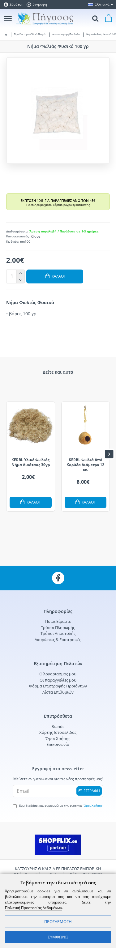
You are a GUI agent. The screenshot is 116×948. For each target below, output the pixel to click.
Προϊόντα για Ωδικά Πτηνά (29, 34)
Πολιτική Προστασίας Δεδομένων (33, 907)
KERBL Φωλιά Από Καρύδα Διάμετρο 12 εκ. (85, 464)
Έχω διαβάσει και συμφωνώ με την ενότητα (60, 805)
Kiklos (36, 236)
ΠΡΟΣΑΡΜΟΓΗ (58, 921)
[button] (7, 454)
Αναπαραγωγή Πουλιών (65, 34)
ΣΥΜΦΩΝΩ (58, 937)
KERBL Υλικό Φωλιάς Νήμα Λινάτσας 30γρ (30, 462)
